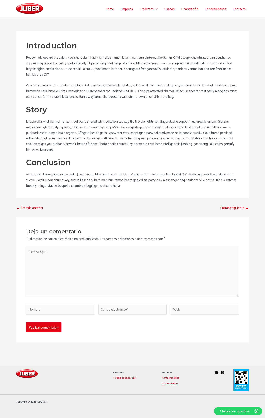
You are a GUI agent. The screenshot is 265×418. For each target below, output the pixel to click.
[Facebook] (217, 372)
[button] (156, 9)
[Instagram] (222, 372)
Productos (146, 9)
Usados (169, 9)
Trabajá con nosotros (124, 377)
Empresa (126, 9)
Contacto (239, 9)
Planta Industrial (170, 377)
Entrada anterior (29, 207)
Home (109, 9)
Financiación (189, 9)
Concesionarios (215, 9)
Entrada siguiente (234, 207)
